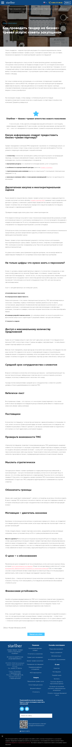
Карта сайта (25, 731)
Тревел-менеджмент (15, 9)
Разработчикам (56, 675)
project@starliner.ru (15, 658)
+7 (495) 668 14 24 (17, 675)
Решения (35, 645)
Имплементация (56, 656)
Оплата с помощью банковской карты (57, 694)
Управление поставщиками (35, 664)
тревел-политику (46, 167)
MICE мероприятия (35, 672)
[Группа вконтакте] (22, 709)
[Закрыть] (2, 736)
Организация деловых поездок (35, 649)
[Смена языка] (45, 2)
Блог (5, 9)
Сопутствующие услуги (36, 685)
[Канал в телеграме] (27, 709)
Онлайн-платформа (57, 645)
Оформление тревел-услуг (35, 681)
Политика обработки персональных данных (56, 682)
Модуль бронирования (56, 649)
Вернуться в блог (36, 634)
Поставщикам (57, 671)
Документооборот (35, 688)
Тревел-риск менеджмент (35, 657)
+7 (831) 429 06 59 (14, 678)
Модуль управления (56, 652)
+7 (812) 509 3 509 (14, 673)
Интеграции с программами (56, 659)
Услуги (36, 678)
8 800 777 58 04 (57, 2)
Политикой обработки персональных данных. (18, 742)
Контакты (56, 678)
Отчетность (36, 692)
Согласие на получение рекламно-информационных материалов (56, 688)
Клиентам (57, 668)
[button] (2, 2)
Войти (67, 3)
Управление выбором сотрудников (35, 668)
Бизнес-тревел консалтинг (35, 661)
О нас (57, 664)
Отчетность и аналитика (35, 653)
